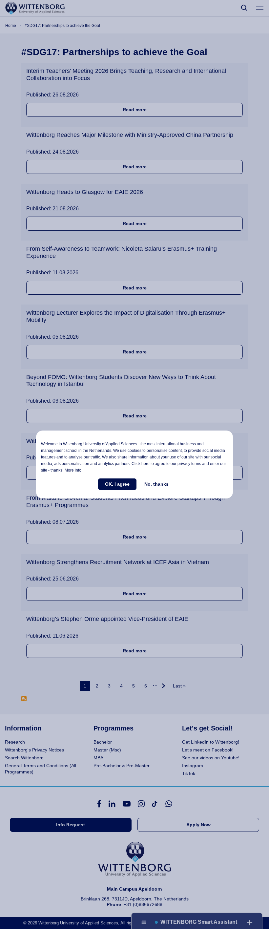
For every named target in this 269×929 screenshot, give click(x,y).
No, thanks (156, 484)
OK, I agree (117, 484)
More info (73, 470)
